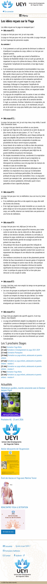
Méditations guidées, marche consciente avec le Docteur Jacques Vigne (23, 389)
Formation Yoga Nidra (14, 347)
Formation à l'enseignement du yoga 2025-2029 (23, 350)
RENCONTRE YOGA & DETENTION (14, 507)
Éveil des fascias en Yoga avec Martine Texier (19, 478)
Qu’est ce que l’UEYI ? (23, 546)
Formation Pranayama (15, 353)
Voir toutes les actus (8, 532)
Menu (25, 15)
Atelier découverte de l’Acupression (15, 449)
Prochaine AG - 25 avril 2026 (12, 419)
